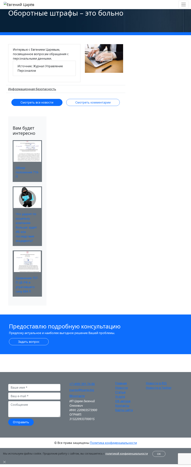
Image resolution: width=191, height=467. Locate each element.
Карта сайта (124, 410)
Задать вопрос (29, 342)
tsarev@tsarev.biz (81, 390)
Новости (121, 388)
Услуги (120, 397)
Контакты (122, 406)
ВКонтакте (77, 396)
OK (159, 454)
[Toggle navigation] (183, 4)
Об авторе (123, 401)
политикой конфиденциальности (126, 453)
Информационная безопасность (32, 89)
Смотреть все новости (37, 102)
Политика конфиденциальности (113, 443)
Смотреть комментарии (93, 102)
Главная (121, 383)
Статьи (120, 392)
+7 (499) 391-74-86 (82, 384)
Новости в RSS (156, 383)
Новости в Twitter (159, 388)
